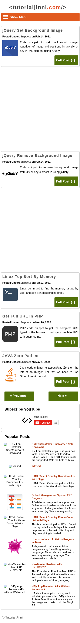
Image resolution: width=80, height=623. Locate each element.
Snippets (25, 36)
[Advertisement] (40, 110)
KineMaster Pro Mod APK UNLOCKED (47, 566)
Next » (62, 396)
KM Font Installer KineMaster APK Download (52, 446)
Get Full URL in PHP (22, 316)
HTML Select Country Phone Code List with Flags (52, 519)
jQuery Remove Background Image (37, 155)
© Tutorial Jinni (12, 617)
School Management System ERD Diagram (52, 497)
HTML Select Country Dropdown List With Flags (54, 478)
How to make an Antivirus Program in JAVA (53, 541)
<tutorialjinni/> (38, 7)
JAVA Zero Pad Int (20, 356)
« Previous (18, 396)
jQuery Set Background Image (32, 30)
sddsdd (36, 466)
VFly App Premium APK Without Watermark (51, 588)
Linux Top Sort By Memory (29, 276)
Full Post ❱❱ (66, 60)
